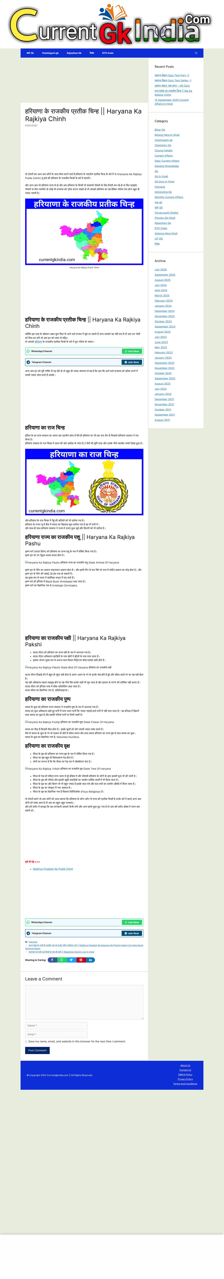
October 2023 (163, 321)
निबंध (92, 53)
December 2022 (164, 362)
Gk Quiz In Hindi (164, 181)
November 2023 (165, 316)
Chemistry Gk (163, 145)
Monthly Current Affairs (169, 197)
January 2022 (163, 394)
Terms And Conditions (185, 1083)
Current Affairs (164, 155)
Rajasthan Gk (74, 53)
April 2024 (161, 290)
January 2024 (163, 305)
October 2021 (163, 409)
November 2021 (164, 404)
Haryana (33, 942)
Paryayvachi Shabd (166, 212)
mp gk (158, 202)
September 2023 (165, 326)
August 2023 (163, 331)
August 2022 (162, 383)
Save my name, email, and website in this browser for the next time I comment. (77, 1041)
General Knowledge (167, 166)
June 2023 (161, 342)
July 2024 (161, 285)
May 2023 (161, 347)
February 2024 (164, 300)
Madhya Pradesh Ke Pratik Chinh (53, 868)
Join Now (133, 351)
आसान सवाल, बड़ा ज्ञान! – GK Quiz (172, 85)
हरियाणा (38, 341)
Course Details (163, 150)
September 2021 (165, 414)
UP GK (159, 238)
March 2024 (162, 295)
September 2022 (165, 378)
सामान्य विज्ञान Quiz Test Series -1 (173, 80)
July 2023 (161, 337)
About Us (185, 1065)
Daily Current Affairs (167, 160)
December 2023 (164, 311)
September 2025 (165, 274)
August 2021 (162, 420)
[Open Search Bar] (196, 53)
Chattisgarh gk (50, 53)
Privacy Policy (185, 1079)
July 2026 (161, 269)
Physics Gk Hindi (165, 217)
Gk (156, 171)
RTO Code (108, 53)
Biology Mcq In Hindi (167, 134)
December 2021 (164, 399)
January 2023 (163, 357)
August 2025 (162, 280)
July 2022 (161, 388)
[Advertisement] (84, 80)
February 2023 (164, 352)
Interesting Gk (163, 192)
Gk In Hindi (161, 176)
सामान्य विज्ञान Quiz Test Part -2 (172, 75)
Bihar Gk (160, 129)
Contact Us (185, 1070)
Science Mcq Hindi (166, 233)
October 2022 (163, 373)
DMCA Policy (185, 1074)
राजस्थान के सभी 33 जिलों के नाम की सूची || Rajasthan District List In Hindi (61, 952)
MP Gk (30, 53)
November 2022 (164, 368)
